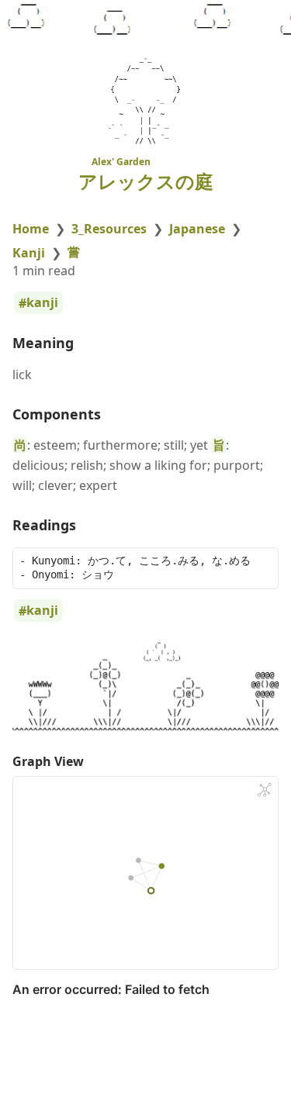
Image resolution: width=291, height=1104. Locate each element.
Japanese (197, 228)
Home (30, 228)
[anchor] (88, 343)
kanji (42, 303)
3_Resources (109, 228)
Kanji (28, 252)
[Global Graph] (264, 790)
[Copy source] (262, 563)
